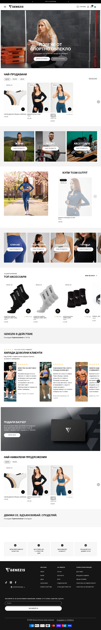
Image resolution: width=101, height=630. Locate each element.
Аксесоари (44, 583)
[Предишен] (33, 1)
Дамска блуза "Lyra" (34, 114)
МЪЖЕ (15, 462)
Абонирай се (33, 608)
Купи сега (12, 435)
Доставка (79, 571)
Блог (58, 579)
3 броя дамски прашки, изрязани (15, 114)
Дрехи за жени (41, 58)
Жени (7, 79)
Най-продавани (15, 74)
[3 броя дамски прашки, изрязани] (15, 98)
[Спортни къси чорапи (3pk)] (77, 298)
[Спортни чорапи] (18, 298)
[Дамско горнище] (28, 187)
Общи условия (81, 579)
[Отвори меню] (5, 6)
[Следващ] (68, 1)
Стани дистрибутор (64, 587)
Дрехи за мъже (59, 58)
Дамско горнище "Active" (66, 217)
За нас (59, 571)
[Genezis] (16, 7)
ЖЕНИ (7, 462)
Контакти (60, 575)
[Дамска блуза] (38, 98)
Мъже (15, 79)
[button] (95, 7)
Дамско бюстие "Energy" (53, 115)
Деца (42, 579)
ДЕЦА (22, 79)
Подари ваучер (62, 583)
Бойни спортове (46, 587)
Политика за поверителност (86, 583)
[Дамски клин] (28, 200)
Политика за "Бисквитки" (85, 587)
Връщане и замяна (82, 575)
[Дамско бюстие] (61, 98)
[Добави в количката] (23, 109)
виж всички (93, 78)
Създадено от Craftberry (65, 620)
